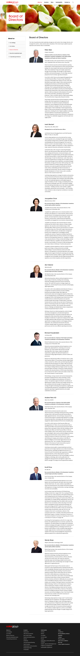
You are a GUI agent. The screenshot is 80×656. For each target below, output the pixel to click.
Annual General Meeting (29, 642)
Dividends (26, 640)
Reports (25, 639)
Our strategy (12, 42)
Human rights (44, 637)
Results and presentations (29, 637)
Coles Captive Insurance (64, 644)
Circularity (43, 635)
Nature (42, 633)
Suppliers (60, 635)
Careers (60, 637)
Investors (46, 2)
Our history (12, 46)
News (52, 2)
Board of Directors (14, 49)
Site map (60, 642)
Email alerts (26, 649)
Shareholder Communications (30, 646)
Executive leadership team (16, 53)
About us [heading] (11, 38)
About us (40, 2)
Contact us (67, 2)
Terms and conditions (63, 640)
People (42, 639)
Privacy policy (61, 639)
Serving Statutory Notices (63, 633)
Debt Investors (27, 644)
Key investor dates (28, 635)
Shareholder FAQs (28, 647)
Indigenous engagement (46, 645)
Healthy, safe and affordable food (48, 643)
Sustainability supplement (46, 647)
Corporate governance (15, 56)
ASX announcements (28, 633)
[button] (73, 2)
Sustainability (59, 2)
